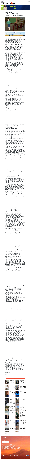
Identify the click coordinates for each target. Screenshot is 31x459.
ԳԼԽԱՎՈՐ (4, 437)
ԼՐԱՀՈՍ (15, 378)
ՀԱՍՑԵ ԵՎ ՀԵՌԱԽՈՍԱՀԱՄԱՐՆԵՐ (8, 438)
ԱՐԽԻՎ (3, 440)
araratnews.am (18, 447)
